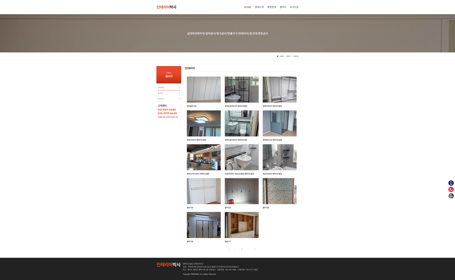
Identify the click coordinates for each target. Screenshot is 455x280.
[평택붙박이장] (204, 90)
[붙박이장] (204, 191)
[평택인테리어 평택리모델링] (280, 90)
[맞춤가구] (242, 225)
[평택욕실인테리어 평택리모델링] (242, 90)
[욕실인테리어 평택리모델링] (280, 157)
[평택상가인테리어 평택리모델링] (204, 157)
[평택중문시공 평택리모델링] (280, 123)
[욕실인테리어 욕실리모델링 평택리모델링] (242, 157)
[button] (169, 87)
